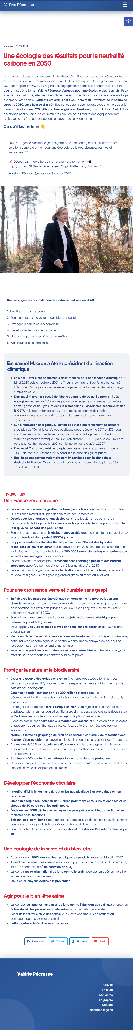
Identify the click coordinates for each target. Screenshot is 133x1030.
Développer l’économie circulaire (33, 330)
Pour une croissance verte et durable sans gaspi (43, 317)
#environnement (75, 161)
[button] (35, 941)
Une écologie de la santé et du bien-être (39, 336)
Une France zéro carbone (27, 311)
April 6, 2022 (62, 173)
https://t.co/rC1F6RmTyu (26, 166)
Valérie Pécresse (19, 5)
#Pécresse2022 (54, 166)
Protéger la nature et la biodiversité (35, 324)
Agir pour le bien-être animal (30, 342)
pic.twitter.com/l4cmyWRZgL (84, 166)
